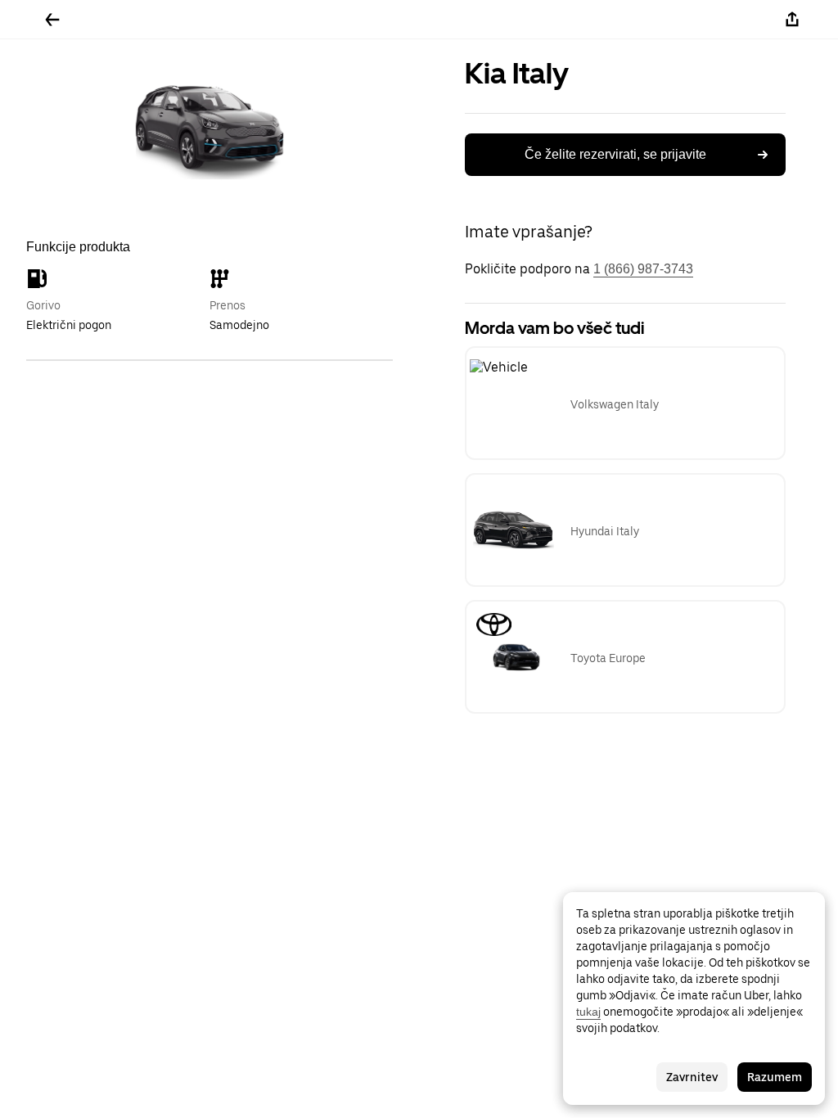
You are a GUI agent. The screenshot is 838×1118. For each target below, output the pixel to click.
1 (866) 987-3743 (643, 269)
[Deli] (792, 19)
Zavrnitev (692, 1077)
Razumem (774, 1077)
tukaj (588, 1011)
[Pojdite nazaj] (52, 19)
